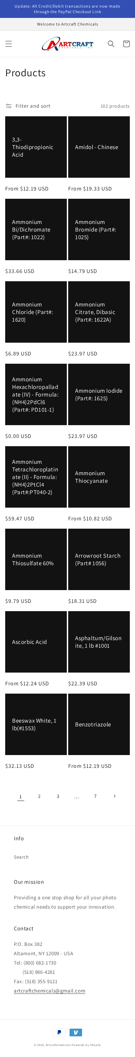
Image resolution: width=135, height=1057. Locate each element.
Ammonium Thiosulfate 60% (33, 559)
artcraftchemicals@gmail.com (49, 990)
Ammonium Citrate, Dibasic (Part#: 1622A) (95, 312)
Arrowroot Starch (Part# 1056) (98, 559)
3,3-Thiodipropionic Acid (33, 147)
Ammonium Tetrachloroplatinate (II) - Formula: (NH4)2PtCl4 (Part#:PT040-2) (35, 477)
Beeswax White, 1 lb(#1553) (34, 724)
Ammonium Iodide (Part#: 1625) (99, 394)
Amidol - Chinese (96, 147)
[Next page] (114, 796)
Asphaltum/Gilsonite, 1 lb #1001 (98, 641)
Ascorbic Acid (29, 642)
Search (21, 857)
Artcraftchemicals (58, 1045)
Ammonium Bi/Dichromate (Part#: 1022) (31, 229)
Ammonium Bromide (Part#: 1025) (95, 229)
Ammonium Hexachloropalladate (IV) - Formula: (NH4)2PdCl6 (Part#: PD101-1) (35, 394)
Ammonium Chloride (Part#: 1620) (32, 312)
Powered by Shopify (86, 1045)
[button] (8, 43)
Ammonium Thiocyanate (91, 477)
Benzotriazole (93, 724)
